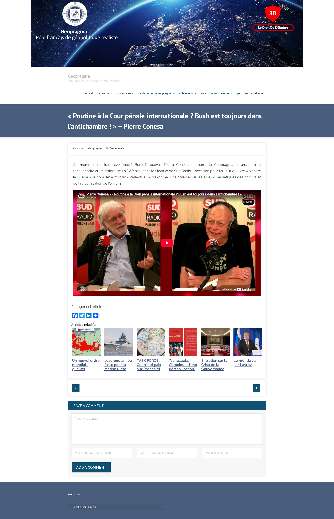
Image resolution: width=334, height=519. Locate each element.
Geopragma (95, 148)
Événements (117, 148)
